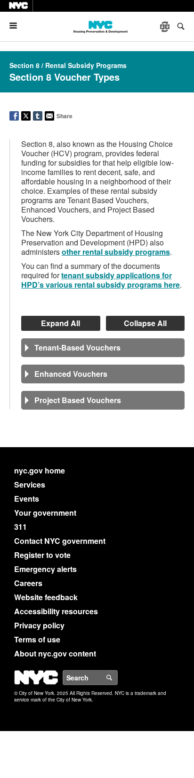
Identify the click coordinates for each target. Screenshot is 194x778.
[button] (103, 347)
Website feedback (46, 597)
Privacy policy (39, 625)
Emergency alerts (45, 569)
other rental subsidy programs (116, 251)
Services (29, 484)
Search (117, 677)
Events (26, 498)
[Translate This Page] (165, 26)
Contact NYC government (59, 540)
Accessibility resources (56, 611)
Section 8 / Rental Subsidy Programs (68, 65)
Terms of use (37, 639)
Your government (45, 512)
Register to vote (42, 554)
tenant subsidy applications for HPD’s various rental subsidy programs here (100, 280)
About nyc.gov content (55, 653)
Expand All (60, 323)
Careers (28, 583)
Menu (16, 26)
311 (20, 526)
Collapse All (145, 323)
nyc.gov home (39, 470)
